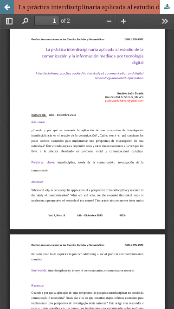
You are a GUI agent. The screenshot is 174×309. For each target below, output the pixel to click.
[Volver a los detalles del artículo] (7, 7)
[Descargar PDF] (167, 7)
